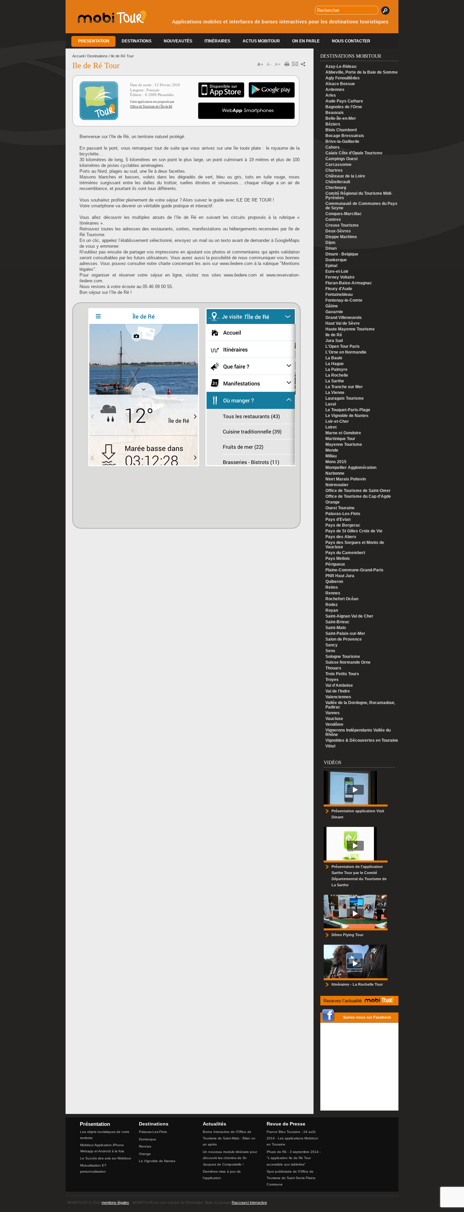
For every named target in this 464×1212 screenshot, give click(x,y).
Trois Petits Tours (342, 674)
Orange (332, 502)
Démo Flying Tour (347, 935)
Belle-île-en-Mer (340, 118)
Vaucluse (334, 719)
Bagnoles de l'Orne (343, 107)
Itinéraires (217, 41)
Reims (331, 587)
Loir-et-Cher (337, 421)
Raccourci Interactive (249, 1202)
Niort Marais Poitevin (345, 479)
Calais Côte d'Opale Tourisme (353, 153)
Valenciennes (338, 697)
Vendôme (334, 724)
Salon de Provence (343, 639)
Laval (330, 404)
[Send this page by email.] (296, 64)
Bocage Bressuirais (344, 136)
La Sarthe (334, 381)
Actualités (214, 1123)
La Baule (333, 358)
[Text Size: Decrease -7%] (270, 64)
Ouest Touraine (340, 508)
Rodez (331, 605)
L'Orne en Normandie (346, 352)
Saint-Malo (335, 628)
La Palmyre (336, 369)
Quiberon (334, 582)
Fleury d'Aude (338, 289)
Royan (331, 610)
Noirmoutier (337, 485)
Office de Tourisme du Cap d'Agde (358, 496)
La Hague (334, 364)
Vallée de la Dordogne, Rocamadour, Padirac (360, 705)
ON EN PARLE (306, 41)
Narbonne (334, 473)
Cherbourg (335, 188)
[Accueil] (112, 21)
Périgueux (335, 564)
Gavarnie (334, 312)
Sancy (331, 645)
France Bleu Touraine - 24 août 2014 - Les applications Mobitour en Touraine (292, 1138)
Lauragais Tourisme (344, 398)
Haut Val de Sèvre (342, 323)
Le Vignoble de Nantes (347, 416)
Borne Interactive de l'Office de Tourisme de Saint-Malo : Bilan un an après (229, 1138)
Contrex (333, 219)
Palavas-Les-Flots (342, 514)
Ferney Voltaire (340, 277)
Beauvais (334, 113)
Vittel (330, 746)
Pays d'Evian (338, 519)
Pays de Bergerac (342, 525)
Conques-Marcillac (343, 214)
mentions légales (115, 1202)
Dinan (331, 248)
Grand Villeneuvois (343, 318)
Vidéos (332, 762)
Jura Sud (334, 341)
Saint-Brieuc (337, 622)
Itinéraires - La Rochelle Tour (357, 984)
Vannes (332, 713)
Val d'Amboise (339, 685)
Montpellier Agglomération (350, 468)
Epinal (331, 266)
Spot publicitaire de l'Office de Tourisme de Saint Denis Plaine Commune (291, 1178)
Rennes (332, 593)
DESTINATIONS (136, 41)
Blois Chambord (341, 130)
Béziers (332, 124)
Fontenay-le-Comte (343, 300)
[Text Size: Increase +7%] (261, 64)
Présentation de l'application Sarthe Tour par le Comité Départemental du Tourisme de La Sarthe (359, 876)
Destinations (97, 56)
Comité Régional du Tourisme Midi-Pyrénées (358, 195)
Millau (331, 456)
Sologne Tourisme (342, 657)
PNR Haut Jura (339, 576)
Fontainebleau (339, 294)
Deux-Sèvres (338, 231)
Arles (330, 95)
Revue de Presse (286, 1123)
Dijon (330, 243)
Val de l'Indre (337, 691)
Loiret (331, 427)
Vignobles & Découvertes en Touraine (361, 740)
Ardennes (334, 90)
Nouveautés (178, 41)
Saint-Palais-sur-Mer (345, 633)
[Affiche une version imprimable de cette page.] (289, 64)
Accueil (78, 56)
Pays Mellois (337, 558)
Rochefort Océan (341, 599)
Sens (330, 651)
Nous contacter (351, 41)
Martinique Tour (340, 439)
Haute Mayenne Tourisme (350, 329)
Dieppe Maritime (341, 237)
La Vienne (334, 393)
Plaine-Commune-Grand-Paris (354, 570)
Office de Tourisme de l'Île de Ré (151, 106)
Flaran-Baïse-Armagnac (348, 283)
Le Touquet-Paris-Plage (347, 410)
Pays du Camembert (345, 553)
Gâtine (331, 306)
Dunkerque (336, 260)
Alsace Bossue (340, 84)
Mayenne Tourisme (343, 444)
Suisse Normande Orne (348, 662)
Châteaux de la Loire (345, 176)
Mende (331, 450)
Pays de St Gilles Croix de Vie (353, 531)
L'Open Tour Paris (342, 346)
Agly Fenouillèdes (342, 78)
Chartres (334, 170)
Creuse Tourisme (342, 225)
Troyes (332, 680)
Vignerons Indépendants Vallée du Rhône (358, 732)
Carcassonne (338, 165)
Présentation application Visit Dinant (358, 814)
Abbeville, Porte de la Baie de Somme (361, 72)
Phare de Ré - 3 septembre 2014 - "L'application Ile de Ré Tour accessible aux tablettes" (294, 1158)
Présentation (95, 1124)
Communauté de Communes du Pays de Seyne (361, 206)
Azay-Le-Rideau (340, 66)
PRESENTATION (93, 41)
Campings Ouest (341, 159)
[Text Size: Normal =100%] (278, 64)
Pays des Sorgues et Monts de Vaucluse (354, 545)
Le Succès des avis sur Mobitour (105, 1158)
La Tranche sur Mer (344, 387)
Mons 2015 (335, 462)
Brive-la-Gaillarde (342, 141)
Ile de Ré (333, 335)
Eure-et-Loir (337, 271)
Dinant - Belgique (341, 254)
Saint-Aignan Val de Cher (349, 616)
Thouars (333, 668)
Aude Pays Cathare (344, 101)
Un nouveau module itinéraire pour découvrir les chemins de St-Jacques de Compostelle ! (230, 1158)
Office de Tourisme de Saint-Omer (358, 491)
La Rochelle (336, 375)
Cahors (332, 147)
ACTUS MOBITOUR (261, 41)
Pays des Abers (340, 537)
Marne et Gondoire (343, 433)
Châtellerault (337, 182)
